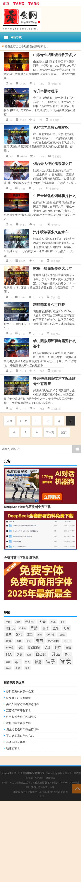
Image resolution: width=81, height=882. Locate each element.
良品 (55, 653)
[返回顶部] (76, 788)
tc (11, 333)
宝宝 (30, 634)
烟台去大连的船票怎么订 (52, 163)
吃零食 (22, 628)
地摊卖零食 (13, 748)
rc (11, 261)
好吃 (67, 628)
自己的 (41, 653)
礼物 (29, 654)
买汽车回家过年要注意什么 (22, 704)
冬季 (53, 622)
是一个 (67, 641)
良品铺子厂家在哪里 (18, 698)
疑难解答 (50, 777)
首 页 (6, 3)
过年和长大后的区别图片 (21, 717)
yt (11, 188)
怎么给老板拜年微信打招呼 (22, 729)
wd (11, 156)
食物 (17, 668)
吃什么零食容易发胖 (18, 723)
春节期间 (53, 641)
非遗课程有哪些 (15, 742)
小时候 (50, 634)
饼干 (27, 668)
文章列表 (55, 333)
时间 (28, 641)
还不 (17, 662)
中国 (8, 621)
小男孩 (40, 796)
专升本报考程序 (45, 90)
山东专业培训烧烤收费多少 (54, 54)
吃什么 (10, 628)
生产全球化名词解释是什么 (54, 195)
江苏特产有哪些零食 (18, 710)
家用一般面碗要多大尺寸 (52, 268)
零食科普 (18, 3)
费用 (8, 662)
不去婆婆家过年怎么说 (20, 735)
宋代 (19, 634)
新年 (19, 641)
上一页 (23, 421)
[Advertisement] (40, 841)
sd (11, 83)
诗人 (67, 654)
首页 (9, 421)
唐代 (45, 628)
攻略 (9, 641)
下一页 (50, 432)
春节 (39, 640)
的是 (19, 654)
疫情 (68, 647)
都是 (38, 661)
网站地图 (39, 777)
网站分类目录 (65, 773)
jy (11, 297)
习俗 (17, 622)
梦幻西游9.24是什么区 (20, 691)
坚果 (56, 628)
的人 (9, 654)
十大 (62, 621)
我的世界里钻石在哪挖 (51, 127)
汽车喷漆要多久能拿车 (51, 231)
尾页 (64, 432)
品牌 (34, 627)
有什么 (10, 647)
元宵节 (29, 622)
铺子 (50, 661)
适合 (27, 662)
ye (11, 371)
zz (11, 408)
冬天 (42, 621)
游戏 (47, 647)
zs (11, 120)
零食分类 (33, 3)
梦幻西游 (34, 647)
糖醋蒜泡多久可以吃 (49, 304)
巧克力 (62, 634)
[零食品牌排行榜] (40, 19)
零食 (66, 660)
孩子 (8, 634)
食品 (8, 668)
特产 (58, 647)
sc (11, 224)
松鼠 (20, 647)
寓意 (39, 634)
